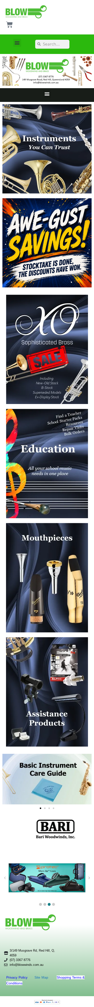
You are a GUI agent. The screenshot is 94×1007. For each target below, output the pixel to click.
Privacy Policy (17, 977)
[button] (17, 43)
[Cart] (9, 24)
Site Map (41, 977)
